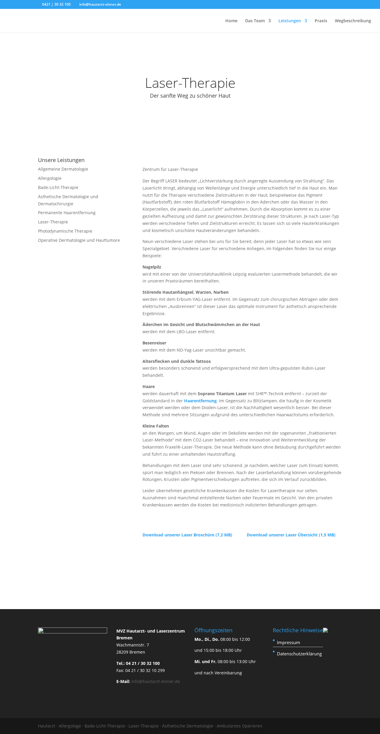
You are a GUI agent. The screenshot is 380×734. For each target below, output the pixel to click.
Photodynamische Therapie (65, 231)
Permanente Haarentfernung (67, 212)
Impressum (288, 642)
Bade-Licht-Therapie (58, 187)
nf (134, 681)
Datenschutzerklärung (299, 654)
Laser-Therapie (53, 222)
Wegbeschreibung (353, 21)
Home (231, 21)
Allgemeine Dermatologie (63, 169)
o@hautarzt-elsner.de (158, 681)
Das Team (255, 21)
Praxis (321, 21)
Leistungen (289, 21)
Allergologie (49, 178)
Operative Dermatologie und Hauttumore (79, 240)
